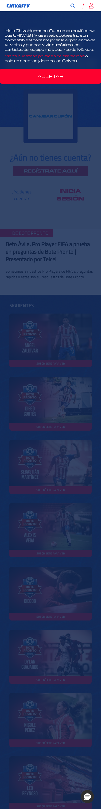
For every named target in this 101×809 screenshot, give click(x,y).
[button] (87, 796)
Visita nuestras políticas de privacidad (45, 56)
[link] (18, 6)
